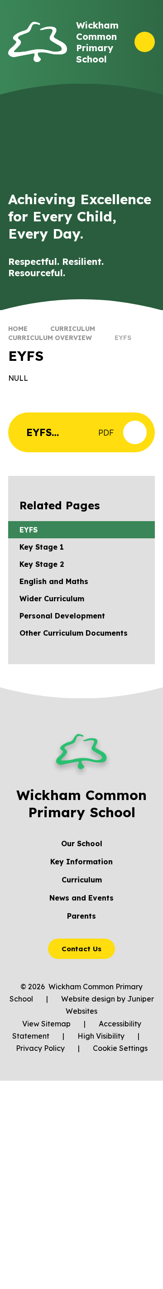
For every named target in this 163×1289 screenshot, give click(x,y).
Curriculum (72, 329)
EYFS (123, 338)
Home (18, 329)
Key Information (81, 861)
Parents (81, 915)
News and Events (81, 897)
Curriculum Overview (50, 338)
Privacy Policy (40, 1048)
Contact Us (81, 948)
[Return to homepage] (37, 42)
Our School (81, 843)
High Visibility (101, 1035)
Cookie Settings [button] (120, 1048)
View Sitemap (46, 1023)
